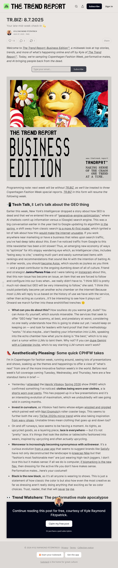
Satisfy (105, 449)
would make (47, 233)
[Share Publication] (82, 6)
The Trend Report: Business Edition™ (46, 48)
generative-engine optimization (79, 215)
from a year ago (45, 449)
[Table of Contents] (3, 284)
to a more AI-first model (74, 228)
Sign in (109, 6)
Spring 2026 (73, 384)
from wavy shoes (23, 420)
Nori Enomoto (50, 411)
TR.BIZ (69, 187)
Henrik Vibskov (54, 384)
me (72, 489)
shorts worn (20, 393)
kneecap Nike (81, 453)
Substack (44, 562)
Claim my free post (59, 523)
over (31, 393)
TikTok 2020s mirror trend (56, 416)
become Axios (50, 263)
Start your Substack (51, 554)
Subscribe (94, 6)
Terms (73, 547)
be (67, 489)
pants (38, 393)
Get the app (73, 554)
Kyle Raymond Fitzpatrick (25, 31)
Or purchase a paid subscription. (59, 531)
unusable (77, 233)
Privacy (64, 547)
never (61, 489)
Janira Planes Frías (38, 272)
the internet (62, 233)
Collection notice (86, 547)
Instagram (85, 272)
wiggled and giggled (97, 407)
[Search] (76, 6)
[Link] (2, 204)
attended (33, 384)
